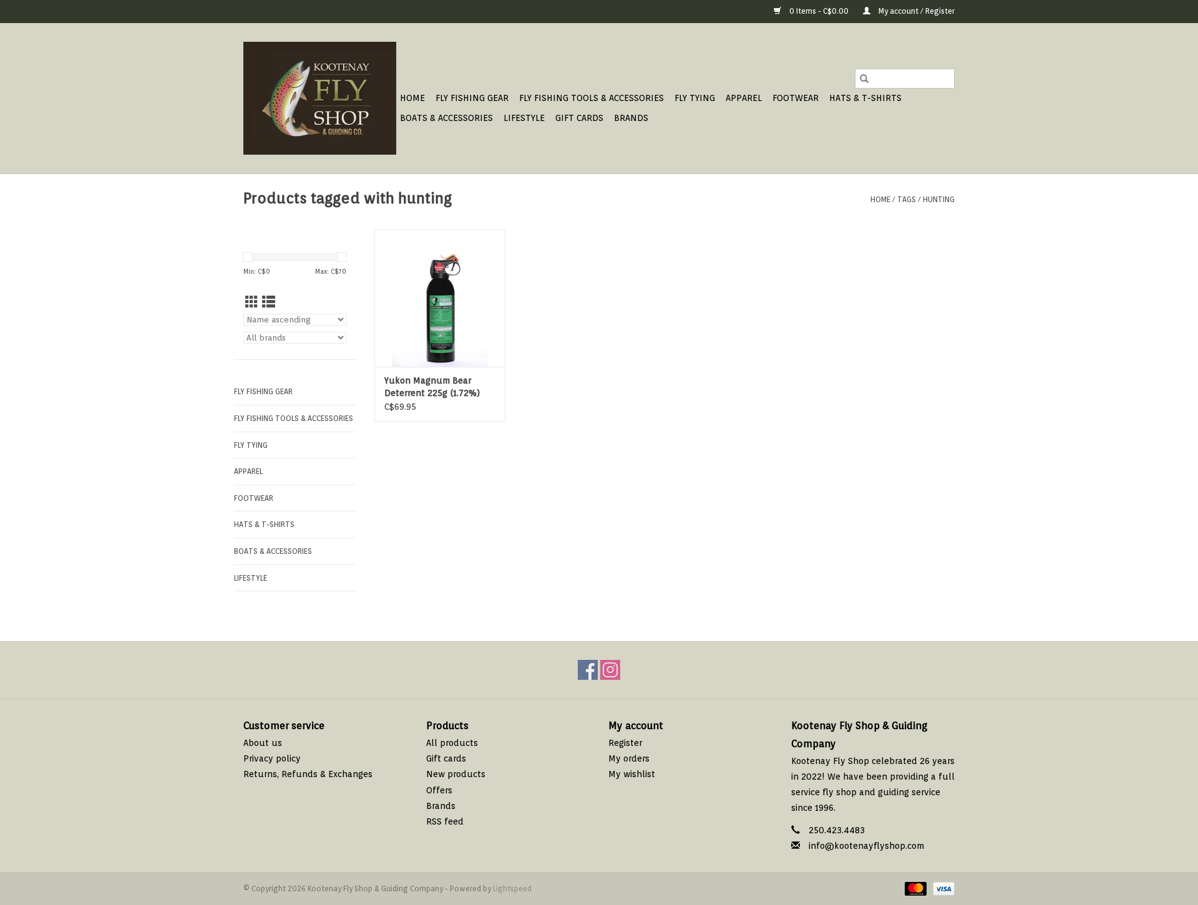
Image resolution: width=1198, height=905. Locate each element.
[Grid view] (251, 302)
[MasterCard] (914, 888)
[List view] (268, 302)
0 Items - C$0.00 (818, 11)
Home (412, 98)
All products (452, 743)
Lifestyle (524, 118)
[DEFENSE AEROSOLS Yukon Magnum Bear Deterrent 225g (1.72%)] (439, 298)
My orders (629, 758)
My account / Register (916, 11)
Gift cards (579, 118)
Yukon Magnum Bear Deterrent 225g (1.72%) (432, 386)
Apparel (744, 98)
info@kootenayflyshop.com (866, 846)
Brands (631, 118)
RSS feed (445, 821)
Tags (906, 199)
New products (455, 774)
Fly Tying (694, 98)
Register (625, 743)
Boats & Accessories (446, 118)
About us (262, 743)
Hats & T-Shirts (865, 98)
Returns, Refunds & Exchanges (308, 774)
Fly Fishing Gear (472, 98)
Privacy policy (272, 758)
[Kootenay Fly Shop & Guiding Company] (319, 98)
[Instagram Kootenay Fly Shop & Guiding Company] (610, 670)
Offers (439, 790)
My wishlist (631, 774)
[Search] (864, 79)
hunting (939, 199)
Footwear (795, 98)
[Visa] (941, 888)
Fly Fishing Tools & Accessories (591, 98)
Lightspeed (512, 888)
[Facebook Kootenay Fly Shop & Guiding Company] (588, 670)
